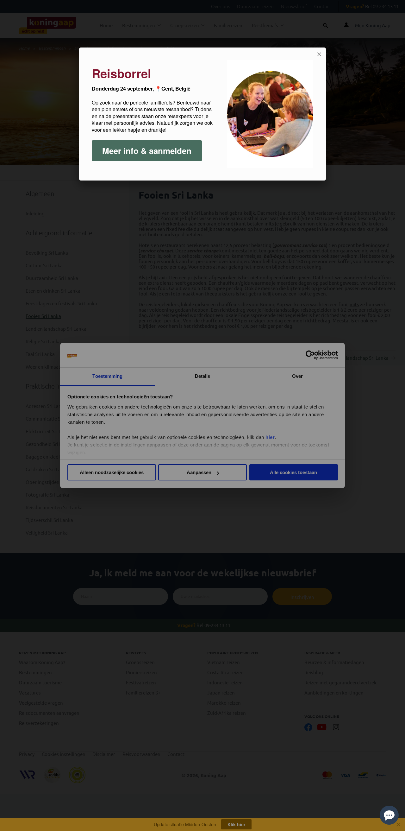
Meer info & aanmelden (146, 150)
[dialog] (202, 114)
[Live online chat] (389, 815)
